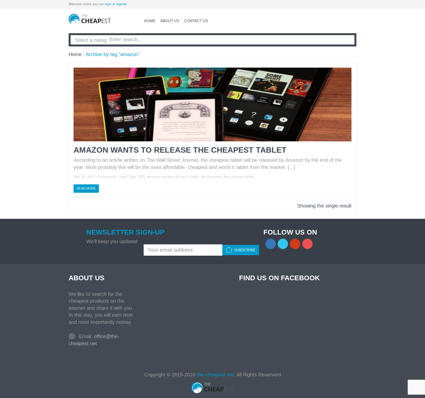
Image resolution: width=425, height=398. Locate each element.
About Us (169, 21)
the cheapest (211, 177)
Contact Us (196, 21)
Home (149, 21)
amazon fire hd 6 (175, 177)
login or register (116, 4)
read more (86, 188)
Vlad (122, 177)
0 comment (107, 177)
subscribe (244, 250)
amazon (153, 177)
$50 (142, 177)
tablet (194, 177)
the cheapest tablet (239, 177)
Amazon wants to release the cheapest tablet (180, 150)
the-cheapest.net (215, 374)
